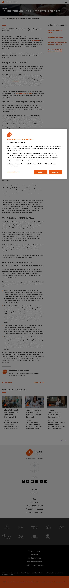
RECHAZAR (41, 172)
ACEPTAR (55, 172)
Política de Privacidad (45, 164)
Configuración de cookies (13, 172)
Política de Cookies (27, 164)
